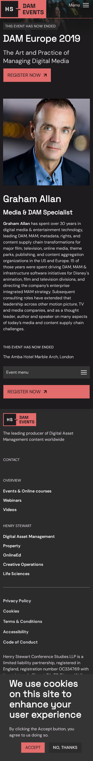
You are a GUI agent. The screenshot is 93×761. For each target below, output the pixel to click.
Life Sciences (16, 573)
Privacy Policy (17, 600)
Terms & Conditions (22, 621)
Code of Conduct (20, 642)
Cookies (11, 611)
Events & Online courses (27, 491)
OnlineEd (12, 555)
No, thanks (65, 747)
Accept (33, 747)
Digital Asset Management (29, 536)
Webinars (12, 500)
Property (11, 545)
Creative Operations (23, 564)
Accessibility (15, 631)
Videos (10, 509)
